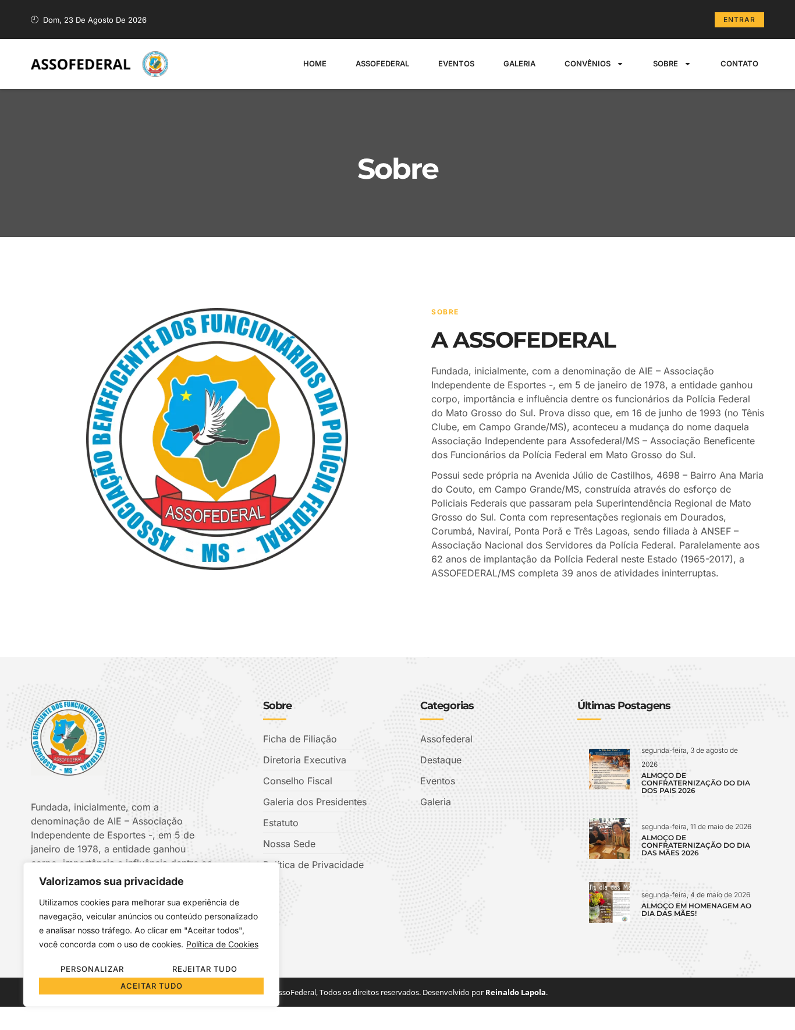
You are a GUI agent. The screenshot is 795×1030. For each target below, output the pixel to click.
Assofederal (382, 63)
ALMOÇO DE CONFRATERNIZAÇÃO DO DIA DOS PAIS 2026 (695, 783)
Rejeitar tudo (204, 969)
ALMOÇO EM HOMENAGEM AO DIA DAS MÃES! (696, 909)
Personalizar (92, 969)
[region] (151, 934)
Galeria (519, 63)
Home (314, 63)
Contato (739, 63)
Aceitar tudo (151, 985)
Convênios (588, 63)
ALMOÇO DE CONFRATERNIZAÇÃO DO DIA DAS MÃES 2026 (695, 845)
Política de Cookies (222, 944)
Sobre (665, 63)
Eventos (456, 63)
